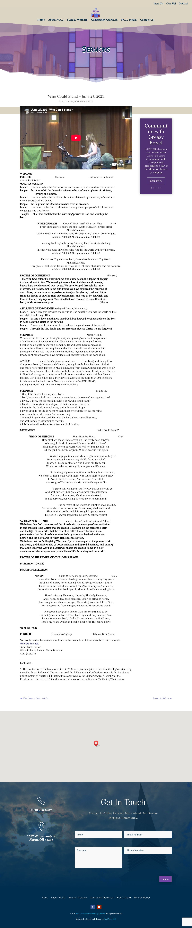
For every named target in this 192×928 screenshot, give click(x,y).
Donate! (183, 3)
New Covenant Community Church (90, 913)
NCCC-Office (66, 101)
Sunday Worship (78, 897)
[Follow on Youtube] (99, 907)
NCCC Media (124, 897)
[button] (97, 744)
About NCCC (58, 897)
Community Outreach (101, 897)
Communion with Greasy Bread (156, 134)
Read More (156, 180)
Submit (165, 879)
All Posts (155, 152)
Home (45, 897)
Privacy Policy (142, 897)
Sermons (89, 101)
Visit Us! (159, 3)
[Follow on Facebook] (93, 907)
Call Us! (171, 3)
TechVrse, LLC (110, 919)
